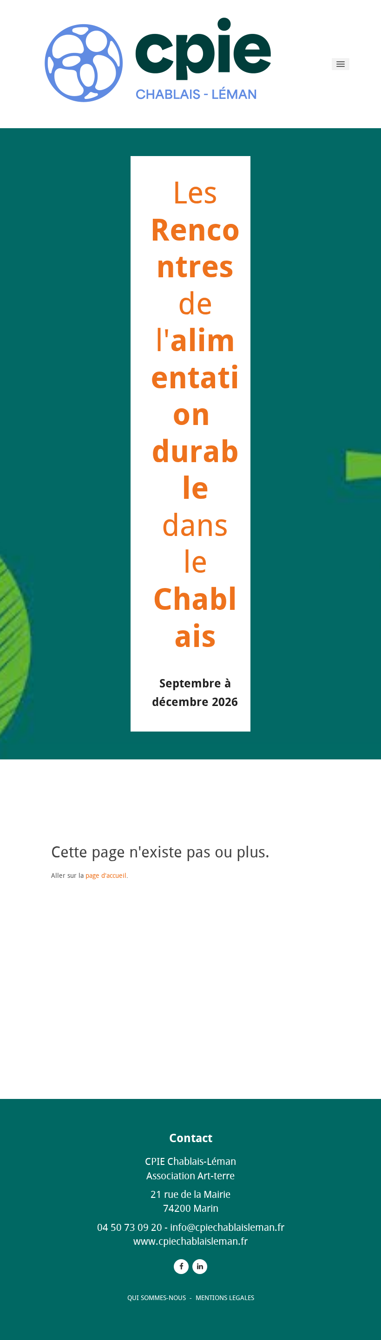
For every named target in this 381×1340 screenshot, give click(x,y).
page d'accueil (105, 876)
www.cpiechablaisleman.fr (190, 1241)
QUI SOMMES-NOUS (157, 1298)
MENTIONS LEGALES (225, 1298)
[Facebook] (181, 1266)
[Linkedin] (199, 1266)
